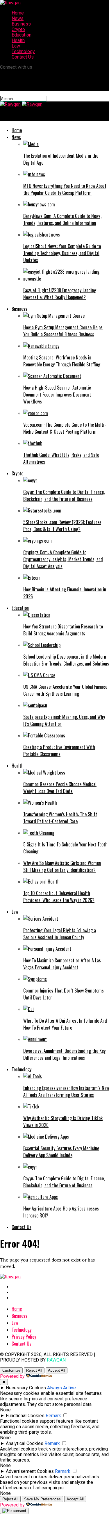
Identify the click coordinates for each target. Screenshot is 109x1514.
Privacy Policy (24, 1336)
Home (18, 13)
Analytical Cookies (24, 1443)
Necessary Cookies (26, 1388)
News (18, 18)
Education (21, 35)
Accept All (56, 1370)
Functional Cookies (25, 1415)
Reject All (34, 1370)
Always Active (61, 1388)
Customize (11, 1370)
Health (18, 40)
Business (21, 24)
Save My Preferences (42, 1499)
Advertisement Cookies (30, 1471)
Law (16, 46)
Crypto (18, 29)
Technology (23, 51)
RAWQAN (56, 1360)
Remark (53, 1415)
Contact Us (23, 57)
